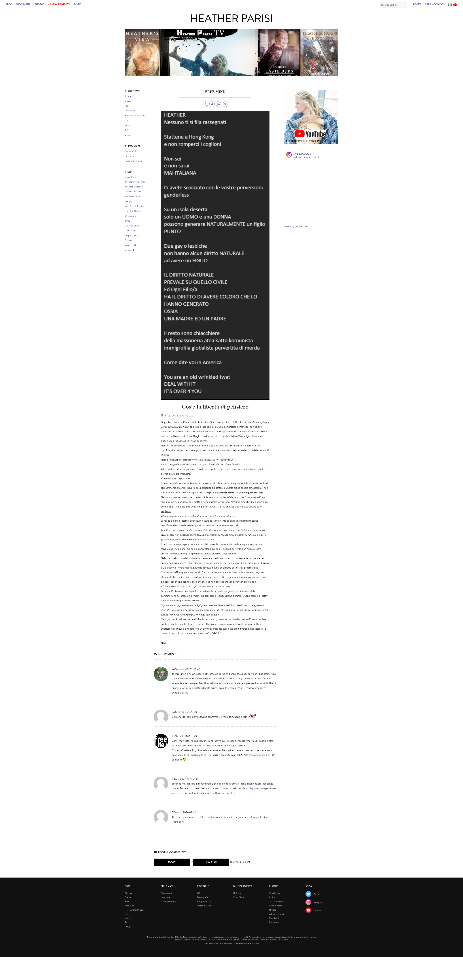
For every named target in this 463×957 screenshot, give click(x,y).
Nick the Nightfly (134, 211)
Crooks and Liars (133, 191)
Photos (39, 4)
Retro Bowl (178, 821)
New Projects (60, 4)
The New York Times (135, 181)
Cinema (129, 96)
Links (77, 4)
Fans (127, 105)
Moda (127, 125)
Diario (128, 100)
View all (129, 250)
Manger (129, 201)
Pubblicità (274, 918)
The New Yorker (133, 196)
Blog (8, 4)
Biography (23, 4)
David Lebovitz (132, 225)
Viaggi (128, 135)
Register (211, 861)
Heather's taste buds (135, 115)
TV (126, 130)
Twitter (317, 894)
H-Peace (237, 893)
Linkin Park (130, 176)
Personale (274, 922)
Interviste (130, 155)
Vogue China (131, 235)
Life (199, 893)
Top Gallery (274, 893)
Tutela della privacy (211, 943)
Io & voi (273, 897)
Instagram (318, 902)
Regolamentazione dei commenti (246, 943)
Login (417, 4)
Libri (127, 120)
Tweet (177, 422)
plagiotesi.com (257, 788)
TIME (127, 220)
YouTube (317, 910)
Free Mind (130, 110)
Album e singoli (276, 914)
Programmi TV (204, 901)
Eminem (129, 240)
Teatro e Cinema (205, 905)
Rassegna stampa (133, 160)
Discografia (202, 897)
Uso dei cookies (226, 943)
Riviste (272, 909)
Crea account (434, 4)
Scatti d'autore (276, 901)
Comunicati (131, 151)
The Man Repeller (134, 186)
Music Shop (238, 897)
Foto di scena (275, 905)
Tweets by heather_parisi (296, 226)
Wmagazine (130, 215)
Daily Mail (130, 230)
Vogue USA (130, 245)
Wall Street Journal (134, 206)
